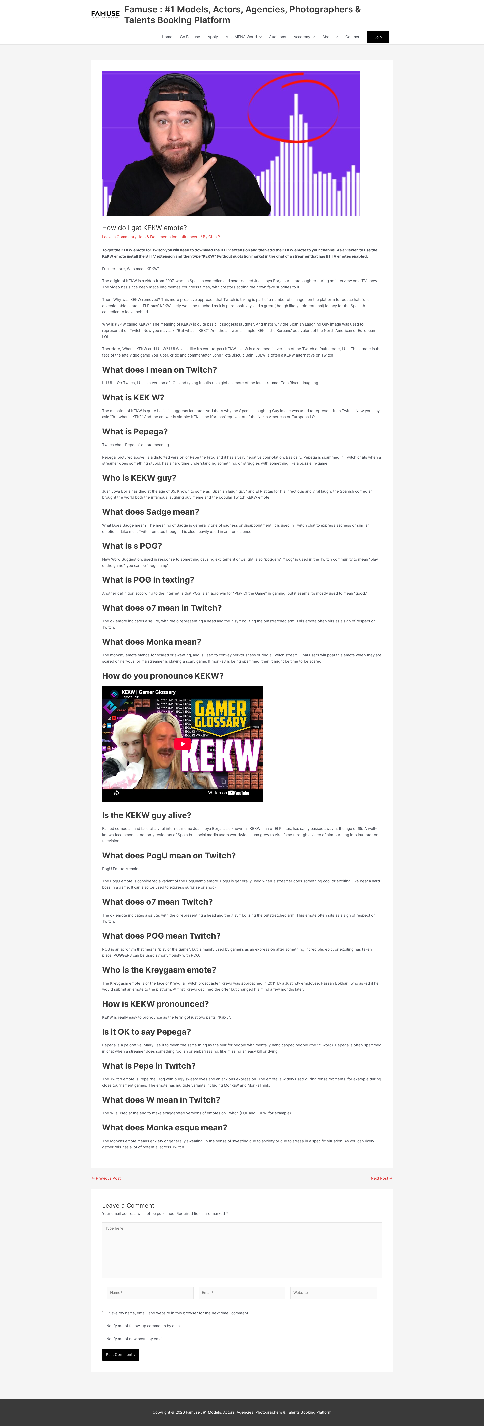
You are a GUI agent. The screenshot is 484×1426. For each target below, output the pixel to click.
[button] (259, 36)
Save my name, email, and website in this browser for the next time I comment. (179, 1313)
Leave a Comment (118, 236)
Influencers (189, 236)
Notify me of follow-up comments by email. (144, 1325)
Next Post (382, 1178)
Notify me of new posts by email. (135, 1338)
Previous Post (106, 1178)
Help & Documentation (157, 236)
